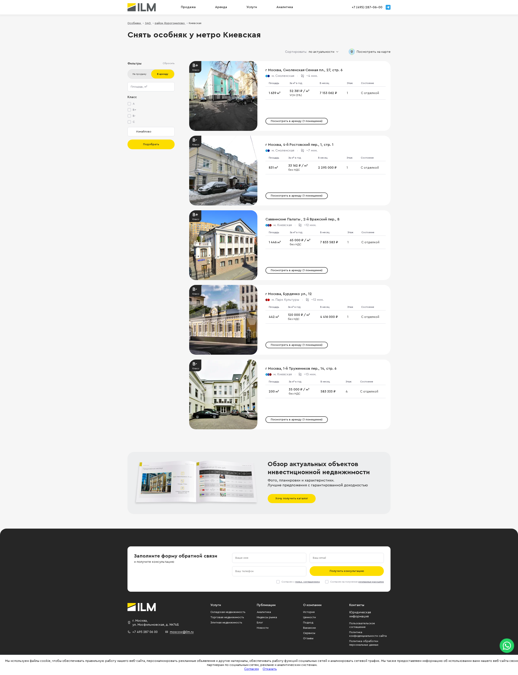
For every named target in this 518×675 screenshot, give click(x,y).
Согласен (251, 669)
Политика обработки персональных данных (363, 643)
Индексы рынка (267, 617)
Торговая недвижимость (227, 617)
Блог (260, 622)
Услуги (251, 7)
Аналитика (264, 612)
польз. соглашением (307, 582)
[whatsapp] (507, 646)
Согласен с (300, 582)
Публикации (266, 605)
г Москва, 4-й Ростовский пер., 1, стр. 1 (299, 144)
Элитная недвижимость (226, 622)
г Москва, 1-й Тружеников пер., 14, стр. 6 (300, 368)
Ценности (309, 617)
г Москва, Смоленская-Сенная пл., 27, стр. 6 (304, 70)
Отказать (270, 669)
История (309, 612)
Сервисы (309, 633)
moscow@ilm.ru (182, 632)
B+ (134, 109)
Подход (308, 622)
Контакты (356, 605)
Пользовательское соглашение (362, 625)
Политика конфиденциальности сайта (368, 634)
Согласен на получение (357, 582)
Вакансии (309, 627)
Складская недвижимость (227, 612)
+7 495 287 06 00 (145, 632)
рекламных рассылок (371, 582)
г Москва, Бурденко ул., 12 (288, 294)
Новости (263, 627)
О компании (312, 605)
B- (134, 115)
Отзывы (308, 638)
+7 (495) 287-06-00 (367, 7)
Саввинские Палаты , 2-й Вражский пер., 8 (302, 219)
